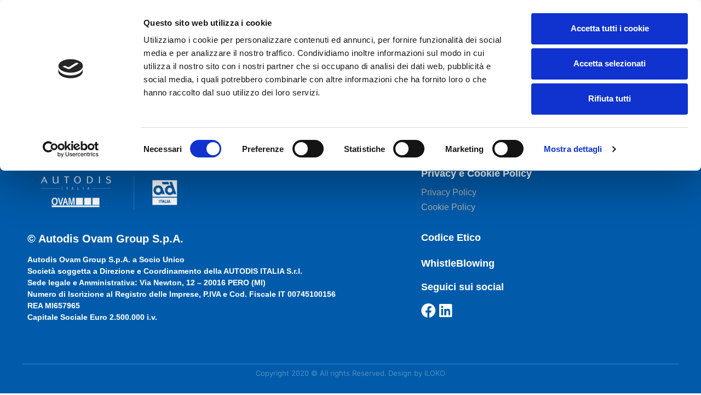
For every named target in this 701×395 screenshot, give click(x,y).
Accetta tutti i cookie (610, 28)
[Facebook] (428, 310)
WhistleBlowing (458, 263)
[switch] (308, 148)
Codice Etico (451, 237)
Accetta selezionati (609, 63)
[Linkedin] (446, 310)
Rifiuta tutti (609, 98)
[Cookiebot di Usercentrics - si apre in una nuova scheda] (71, 149)
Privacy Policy (448, 192)
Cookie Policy (448, 207)
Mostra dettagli (573, 149)
